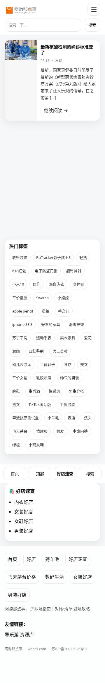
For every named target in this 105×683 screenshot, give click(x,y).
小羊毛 (53, 417)
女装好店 (23, 511)
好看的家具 (50, 324)
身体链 (78, 284)
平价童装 (19, 297)
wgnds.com (37, 648)
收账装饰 (19, 257)
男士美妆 (60, 351)
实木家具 (67, 337)
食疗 (67, 364)
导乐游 (12, 634)
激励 (16, 351)
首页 (15, 473)
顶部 (40, 474)
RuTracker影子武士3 (53, 257)
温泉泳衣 (56, 284)
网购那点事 (13, 648)
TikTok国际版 (40, 404)
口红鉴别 (36, 351)
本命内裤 (80, 431)
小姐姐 (63, 297)
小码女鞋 (36, 444)
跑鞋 (16, 391)
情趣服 (42, 431)
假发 (60, 431)
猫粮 (45, 311)
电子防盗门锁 (46, 270)
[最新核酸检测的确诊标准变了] (21, 80)
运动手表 (43, 337)
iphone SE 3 (22, 324)
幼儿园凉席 (21, 364)
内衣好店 (23, 502)
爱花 (88, 337)
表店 (71, 417)
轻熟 (83, 257)
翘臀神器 (73, 270)
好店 (31, 559)
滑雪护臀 (76, 324)
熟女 (16, 404)
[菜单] (94, 9)
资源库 (27, 634)
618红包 (19, 270)
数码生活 (54, 577)
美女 (84, 364)
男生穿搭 (76, 391)
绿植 (16, 444)
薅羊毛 (52, 559)
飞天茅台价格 (22, 577)
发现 (58, 60)
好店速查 (65, 473)
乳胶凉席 (43, 377)
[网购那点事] (21, 9)
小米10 (18, 284)
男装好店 (23, 531)
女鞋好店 (23, 521)
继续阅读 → (56, 110)
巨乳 (36, 284)
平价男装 (67, 404)
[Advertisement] (52, 178)
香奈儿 (63, 311)
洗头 (88, 417)
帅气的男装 (69, 377)
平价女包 (19, 377)
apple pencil (22, 311)
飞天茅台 (19, 431)
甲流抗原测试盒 (25, 417)
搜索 (92, 25)
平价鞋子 (47, 364)
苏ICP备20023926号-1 (69, 648)
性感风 (54, 391)
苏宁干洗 (19, 337)
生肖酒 (34, 391)
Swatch (42, 297)
